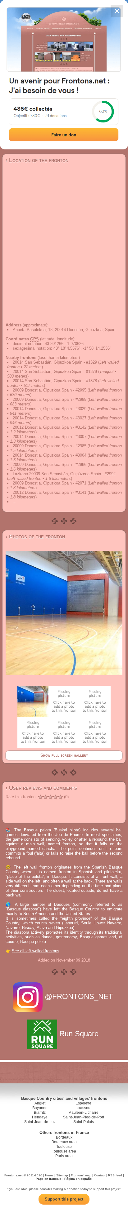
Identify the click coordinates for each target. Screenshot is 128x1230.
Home (49, 1175)
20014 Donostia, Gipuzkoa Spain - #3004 (49, 455)
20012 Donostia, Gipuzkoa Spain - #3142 (49, 427)
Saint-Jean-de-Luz (40, 1122)
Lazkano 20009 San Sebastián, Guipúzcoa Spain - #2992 (64, 473)
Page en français (49, 1178)
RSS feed (115, 1175)
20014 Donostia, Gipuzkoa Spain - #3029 (49, 408)
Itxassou (83, 1108)
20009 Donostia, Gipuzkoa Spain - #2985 (49, 446)
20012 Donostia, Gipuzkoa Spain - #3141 (49, 492)
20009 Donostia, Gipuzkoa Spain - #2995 (49, 390)
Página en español (78, 1178)
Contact (99, 1175)
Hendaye (40, 1117)
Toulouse (64, 1146)
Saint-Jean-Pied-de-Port (83, 1117)
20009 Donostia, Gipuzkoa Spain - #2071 (49, 483)
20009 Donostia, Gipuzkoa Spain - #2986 (49, 464)
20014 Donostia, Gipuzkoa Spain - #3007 (49, 436)
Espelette (83, 1103)
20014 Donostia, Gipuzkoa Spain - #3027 (49, 418)
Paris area (64, 1156)
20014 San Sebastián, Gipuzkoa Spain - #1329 (55, 362)
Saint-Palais (83, 1122)
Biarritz (40, 1112)
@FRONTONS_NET (79, 996)
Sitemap (62, 1175)
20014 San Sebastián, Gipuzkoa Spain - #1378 (55, 380)
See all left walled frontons (35, 951)
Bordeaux (64, 1137)
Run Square (79, 1033)
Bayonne (40, 1108)
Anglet (39, 1103)
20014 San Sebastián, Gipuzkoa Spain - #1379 (55, 371)
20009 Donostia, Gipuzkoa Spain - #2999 (49, 399)
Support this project (64, 1199)
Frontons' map (81, 1175)
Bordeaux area (64, 1142)
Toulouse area (64, 1151)
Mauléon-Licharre (83, 1112)
